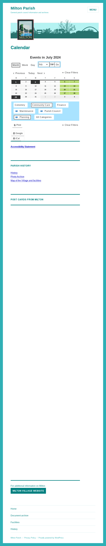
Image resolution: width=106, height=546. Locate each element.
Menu (93, 10)
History (14, 173)
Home (14, 509)
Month (16, 65)
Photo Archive (17, 176)
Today (31, 73)
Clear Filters (71, 72)
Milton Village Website (28, 491)
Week (25, 65)
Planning (24, 117)
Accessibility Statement (23, 147)
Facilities (15, 522)
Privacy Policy (30, 538)
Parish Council (53, 111)
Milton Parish (23, 8)
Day (33, 65)
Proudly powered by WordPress (51, 538)
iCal (17, 139)
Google (18, 134)
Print (17, 126)
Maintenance (26, 111)
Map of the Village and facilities (26, 180)
